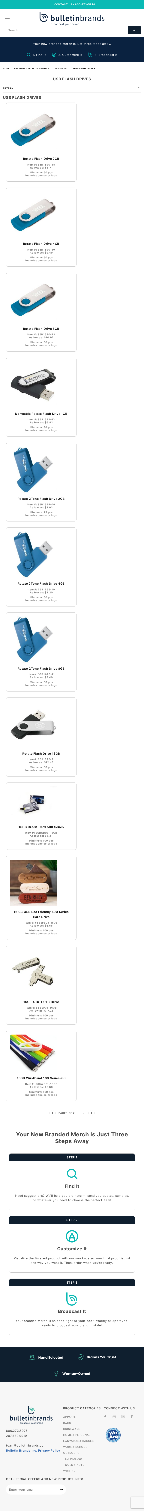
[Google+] (124, 1418)
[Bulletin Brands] (72, 18)
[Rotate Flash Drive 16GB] (41, 724)
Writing (69, 1470)
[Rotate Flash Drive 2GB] (41, 130)
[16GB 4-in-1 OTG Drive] (41, 973)
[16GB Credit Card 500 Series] (41, 804)
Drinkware (71, 1428)
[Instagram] (115, 1418)
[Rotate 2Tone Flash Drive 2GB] (41, 470)
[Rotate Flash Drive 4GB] (41, 215)
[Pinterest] (133, 1418)
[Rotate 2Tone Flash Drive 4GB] (41, 554)
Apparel (69, 1417)
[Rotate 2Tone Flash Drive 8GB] (41, 639)
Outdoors (71, 1452)
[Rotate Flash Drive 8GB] (41, 300)
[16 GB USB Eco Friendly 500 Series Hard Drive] (41, 883)
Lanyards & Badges (78, 1440)
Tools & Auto (74, 1464)
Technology (73, 1458)
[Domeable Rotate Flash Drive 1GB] (41, 385)
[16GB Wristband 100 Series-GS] (41, 1054)
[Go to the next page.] (91, 1113)
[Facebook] (107, 1418)
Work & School (75, 1446)
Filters (8, 88)
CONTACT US (63, 4)
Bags (67, 1422)
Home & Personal (76, 1434)
